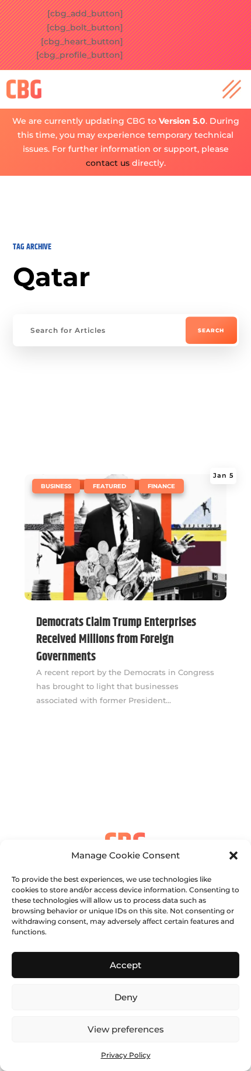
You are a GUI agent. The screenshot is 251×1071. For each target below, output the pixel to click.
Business (56, 486)
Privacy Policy (126, 1055)
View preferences (126, 1029)
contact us (108, 163)
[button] (233, 855)
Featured (109, 486)
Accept (125, 965)
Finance (161, 486)
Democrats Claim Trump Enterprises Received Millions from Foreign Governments (116, 639)
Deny (125, 997)
